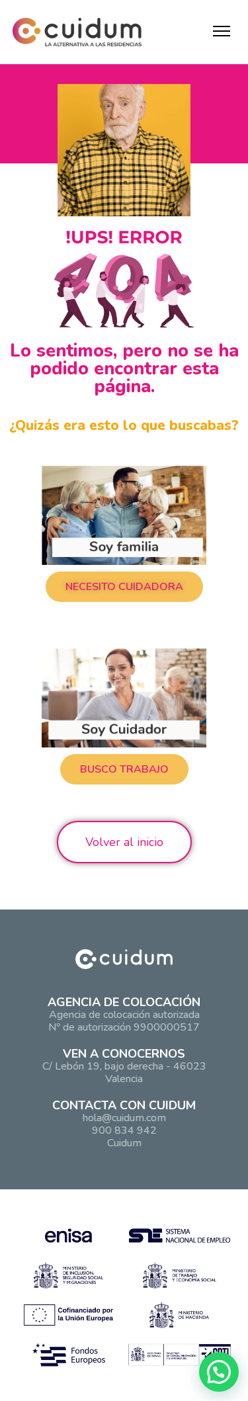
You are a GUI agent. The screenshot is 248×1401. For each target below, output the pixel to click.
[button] (124, 587)
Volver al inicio (124, 842)
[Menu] (221, 31)
